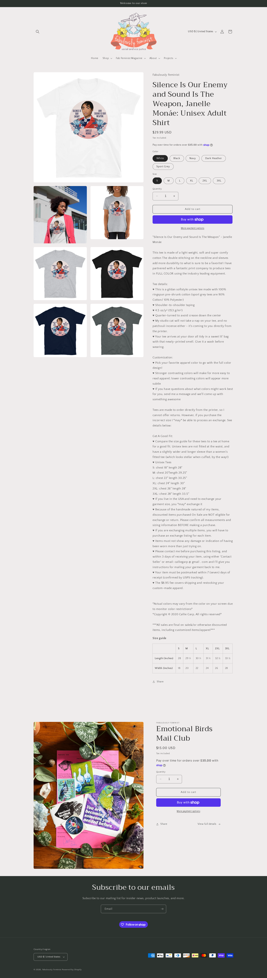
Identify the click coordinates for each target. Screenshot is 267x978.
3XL (219, 180)
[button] (38, 32)
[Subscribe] (162, 909)
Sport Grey (163, 166)
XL (191, 180)
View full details (207, 824)
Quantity (157, 188)
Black (176, 158)
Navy (192, 158)
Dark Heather (213, 158)
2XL (205, 180)
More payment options (192, 228)
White (160, 158)
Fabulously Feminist (51, 970)
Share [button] (160, 681)
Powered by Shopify (72, 970)
